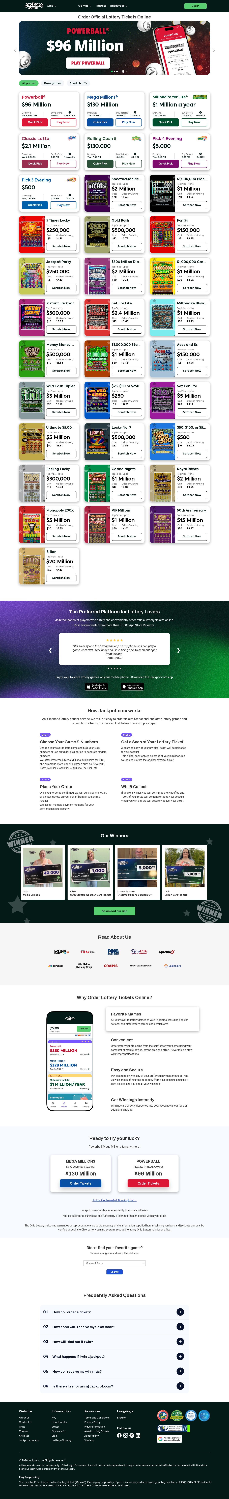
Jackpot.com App (29, 1440)
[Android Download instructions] (132, 686)
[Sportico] (167, 951)
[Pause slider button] (123, 71)
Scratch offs (78, 83)
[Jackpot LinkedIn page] (138, 1435)
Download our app (114, 911)
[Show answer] (180, 1312)
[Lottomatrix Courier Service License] (163, 1415)
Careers (23, 1431)
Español (121, 1418)
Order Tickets (80, 1183)
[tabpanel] (114, 48)
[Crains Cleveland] (110, 965)
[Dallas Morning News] (84, 965)
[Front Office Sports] (141, 965)
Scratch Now (127, 205)
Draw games (52, 83)
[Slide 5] (120, 668)
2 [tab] (114, 71)
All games (28, 83)
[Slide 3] (114, 668)
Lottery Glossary (62, 1440)
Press (22, 1427)
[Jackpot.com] (34, 6)
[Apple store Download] (96, 686)
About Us (24, 1418)
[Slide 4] (117, 668)
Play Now (63, 122)
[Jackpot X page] (132, 1435)
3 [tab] (117, 71)
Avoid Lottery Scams (96, 1431)
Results (101, 6)
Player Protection (94, 1427)
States (56, 1427)
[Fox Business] (113, 951)
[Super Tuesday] (114, 48)
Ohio (50, 6)
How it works (59, 1422)
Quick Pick (35, 122)
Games (83, 6)
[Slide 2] (111, 668)
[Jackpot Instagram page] (126, 1435)
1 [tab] (111, 71)
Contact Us (25, 1422)
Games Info (58, 1431)
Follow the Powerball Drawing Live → (115, 1200)
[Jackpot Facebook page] (120, 1435)
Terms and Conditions (96, 1418)
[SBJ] (88, 951)
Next (213, 50)
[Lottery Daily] (62, 951)
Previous (15, 50)
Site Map (89, 1440)
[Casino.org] (172, 965)
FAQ (54, 1418)
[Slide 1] (108, 668)
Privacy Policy (92, 1422)
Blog (54, 1436)
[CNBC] (55, 965)
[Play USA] (139, 951)
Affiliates (24, 1436)
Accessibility (91, 1436)
